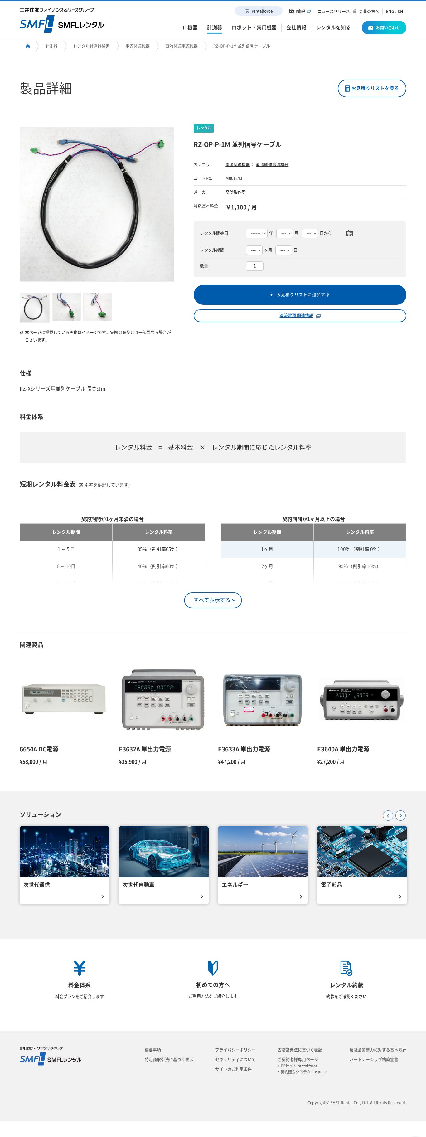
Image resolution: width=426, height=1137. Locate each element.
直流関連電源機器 (181, 46)
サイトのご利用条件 (233, 1069)
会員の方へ (369, 11)
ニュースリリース (333, 11)
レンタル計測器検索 (91, 46)
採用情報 (297, 11)
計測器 (51, 46)
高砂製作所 (235, 192)
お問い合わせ (388, 28)
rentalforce (262, 11)
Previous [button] (386, 813)
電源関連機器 (137, 46)
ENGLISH (394, 11)
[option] (97, 204)
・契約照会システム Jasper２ (304, 1072)
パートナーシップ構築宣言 (374, 1059)
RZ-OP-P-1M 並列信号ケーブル (241, 46)
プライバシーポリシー (235, 1050)
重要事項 (153, 1050)
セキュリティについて (235, 1059)
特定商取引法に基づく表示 (169, 1059)
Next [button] (398, 813)
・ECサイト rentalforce (299, 1066)
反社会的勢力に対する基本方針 (378, 1050)
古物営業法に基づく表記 (300, 1050)
